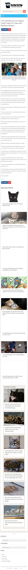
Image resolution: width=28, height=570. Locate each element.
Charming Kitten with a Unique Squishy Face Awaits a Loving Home (14, 452)
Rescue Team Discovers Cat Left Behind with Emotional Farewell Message (13, 406)
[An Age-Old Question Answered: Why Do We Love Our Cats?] (14, 325)
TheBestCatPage (23, 566)
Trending (15, 568)
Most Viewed (9, 568)
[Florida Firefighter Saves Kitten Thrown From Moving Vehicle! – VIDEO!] (14, 369)
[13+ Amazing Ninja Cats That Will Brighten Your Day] (14, 347)
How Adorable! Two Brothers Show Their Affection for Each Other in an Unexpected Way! (13, 313)
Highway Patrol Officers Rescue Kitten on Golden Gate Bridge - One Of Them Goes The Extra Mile (13, 227)
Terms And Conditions (6, 561)
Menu (3, 15)
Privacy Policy (4, 558)
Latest (20, 568)
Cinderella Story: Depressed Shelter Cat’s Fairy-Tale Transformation (13, 429)
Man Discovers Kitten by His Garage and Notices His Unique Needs (14, 499)
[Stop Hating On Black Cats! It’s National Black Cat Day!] (14, 196)
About (3, 554)
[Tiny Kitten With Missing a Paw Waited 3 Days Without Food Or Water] (14, 261)
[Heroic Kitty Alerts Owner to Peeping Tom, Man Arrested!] (14, 239)
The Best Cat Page (4, 566)
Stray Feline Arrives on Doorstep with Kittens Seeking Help (13, 522)
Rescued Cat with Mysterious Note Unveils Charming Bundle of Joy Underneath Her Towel (13, 476)
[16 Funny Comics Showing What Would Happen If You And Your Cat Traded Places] (14, 282)
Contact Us (4, 556)
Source (2, 179)
